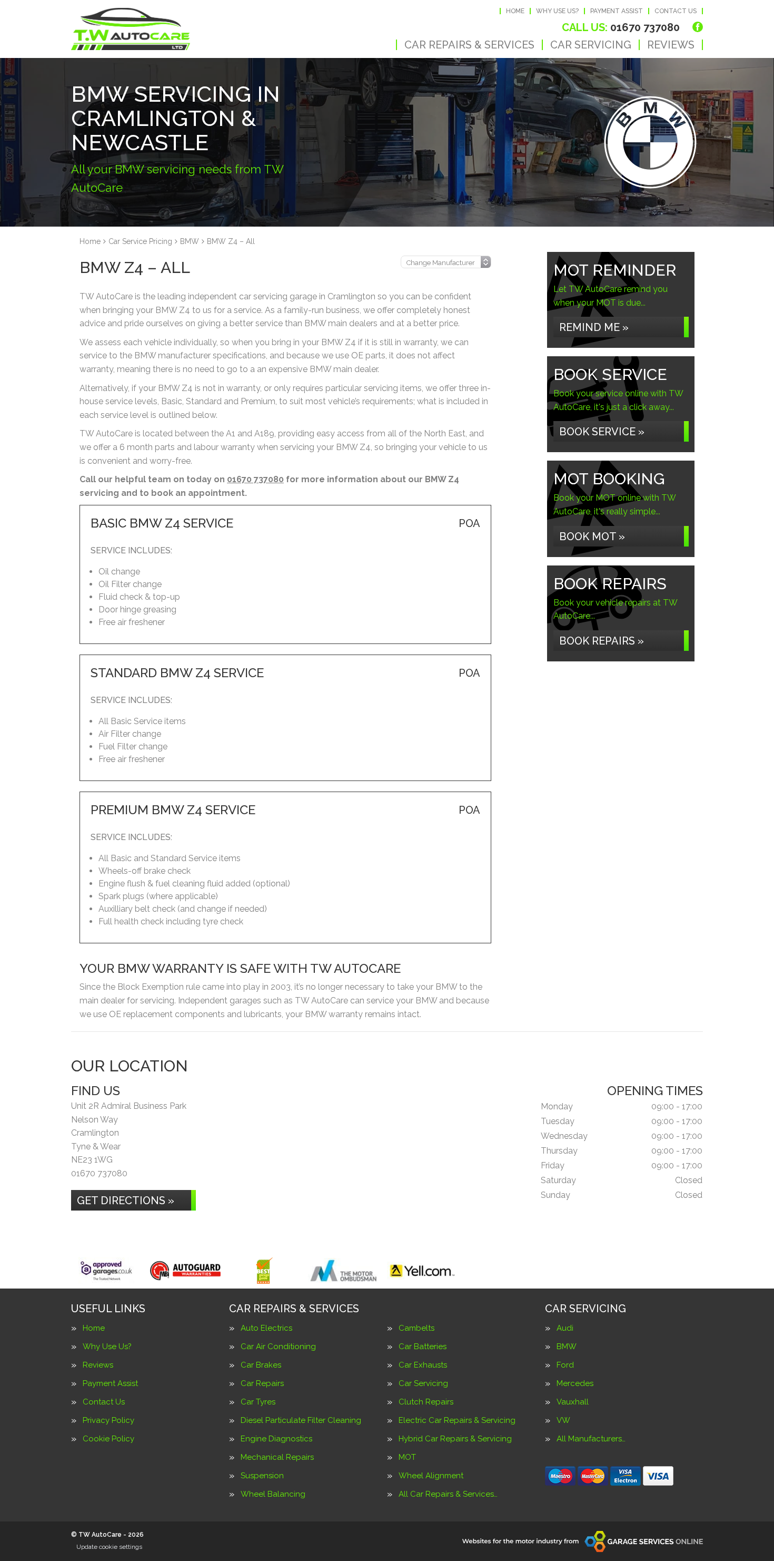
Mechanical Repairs (277, 1457)
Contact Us (675, 11)
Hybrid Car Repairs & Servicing (455, 1439)
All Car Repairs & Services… (448, 1494)
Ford (565, 1365)
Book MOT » (592, 536)
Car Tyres (258, 1402)
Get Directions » (125, 1200)
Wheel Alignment (431, 1476)
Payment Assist (616, 11)
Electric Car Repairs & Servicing (457, 1421)
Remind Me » (594, 327)
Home (515, 11)
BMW (567, 1347)
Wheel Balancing (273, 1494)
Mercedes (575, 1384)
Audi (565, 1328)
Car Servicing (590, 45)
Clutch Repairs (426, 1402)
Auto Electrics (266, 1328)
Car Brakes (261, 1365)
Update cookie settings (109, 1546)
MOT (407, 1457)
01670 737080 (621, 27)
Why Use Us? (557, 11)
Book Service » (601, 431)
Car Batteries (422, 1347)
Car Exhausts (423, 1365)
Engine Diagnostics (276, 1439)
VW (563, 1421)
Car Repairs (262, 1384)
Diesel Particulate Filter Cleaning (301, 1421)
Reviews (670, 45)
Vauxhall (573, 1402)
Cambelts (416, 1328)
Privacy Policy (108, 1421)
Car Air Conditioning (278, 1347)
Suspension (262, 1476)
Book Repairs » (601, 641)
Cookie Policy (108, 1439)
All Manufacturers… (591, 1439)
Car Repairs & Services (469, 45)
